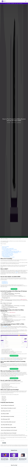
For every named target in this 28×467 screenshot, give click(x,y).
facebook (3, 443)
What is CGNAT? (4, 247)
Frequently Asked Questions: (6, 256)
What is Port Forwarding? (5, 246)
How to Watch (20, 3)
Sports (17, 3)
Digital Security (8, 3)
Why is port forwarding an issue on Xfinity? (7, 253)
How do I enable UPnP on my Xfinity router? (7, 254)
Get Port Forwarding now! (14, 355)
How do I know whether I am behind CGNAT (8, 248)
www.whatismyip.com (5, 282)
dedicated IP (17, 359)
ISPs (16, 372)
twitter (4, 443)
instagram (5, 443)
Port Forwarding (5, 326)
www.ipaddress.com (4, 281)
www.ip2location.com (5, 283)
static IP (3, 358)
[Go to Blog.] (3, 238)
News (15, 3)
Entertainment (12, 3)
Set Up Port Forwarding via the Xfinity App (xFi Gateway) (9, 249)
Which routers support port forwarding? (8, 255)
